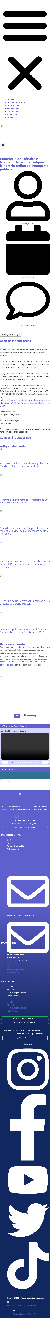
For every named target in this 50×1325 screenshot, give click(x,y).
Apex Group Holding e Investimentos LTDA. (25, 1305)
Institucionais (13, 111)
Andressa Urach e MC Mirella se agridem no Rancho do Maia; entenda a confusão (24, 465)
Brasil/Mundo (13, 108)
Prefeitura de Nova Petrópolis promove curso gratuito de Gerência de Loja (25, 602)
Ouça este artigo (11, 334)
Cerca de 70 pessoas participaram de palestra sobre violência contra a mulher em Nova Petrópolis (25, 564)
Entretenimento (14, 105)
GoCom (10, 840)
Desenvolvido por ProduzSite (25, 1314)
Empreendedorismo (16, 102)
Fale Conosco (13, 849)
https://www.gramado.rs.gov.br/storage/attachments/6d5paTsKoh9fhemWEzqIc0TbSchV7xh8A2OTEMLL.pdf (25, 403)
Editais (10, 118)
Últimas (10, 99)
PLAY (17, 716)
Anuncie (10, 843)
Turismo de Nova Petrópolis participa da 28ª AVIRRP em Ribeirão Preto (24, 501)
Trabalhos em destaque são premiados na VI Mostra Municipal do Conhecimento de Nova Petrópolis (24, 531)
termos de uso (6, 665)
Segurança (12, 114)
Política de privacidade (16, 846)
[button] (25, 49)
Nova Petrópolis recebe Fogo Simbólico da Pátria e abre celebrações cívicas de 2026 (23, 631)
